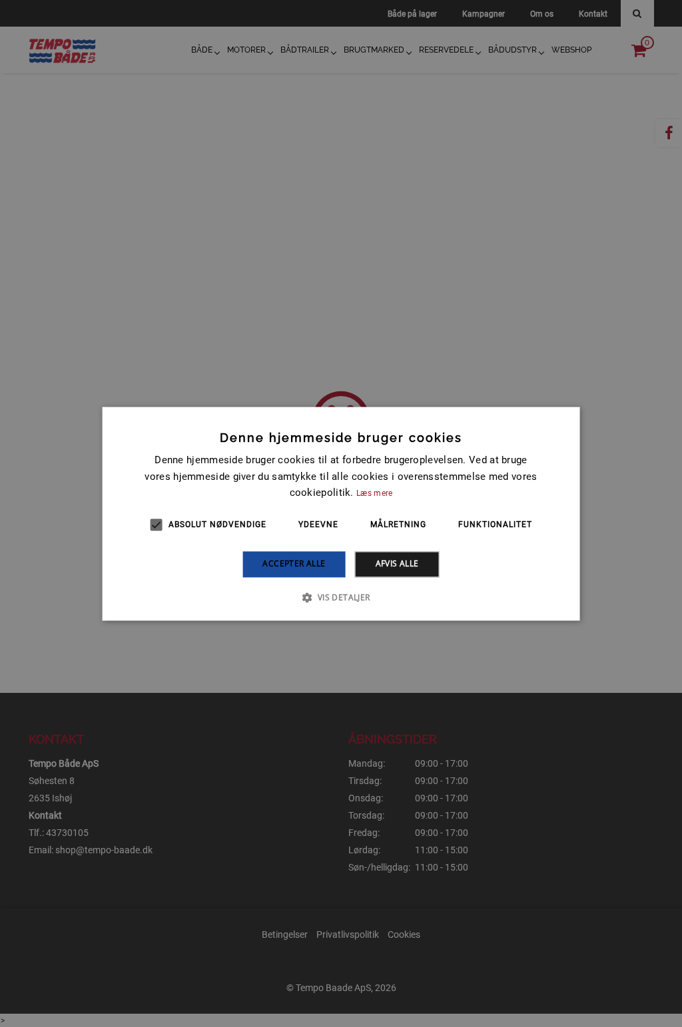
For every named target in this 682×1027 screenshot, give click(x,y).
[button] (341, 597)
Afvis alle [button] (397, 564)
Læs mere (374, 494)
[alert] (341, 513)
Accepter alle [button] (293, 564)
